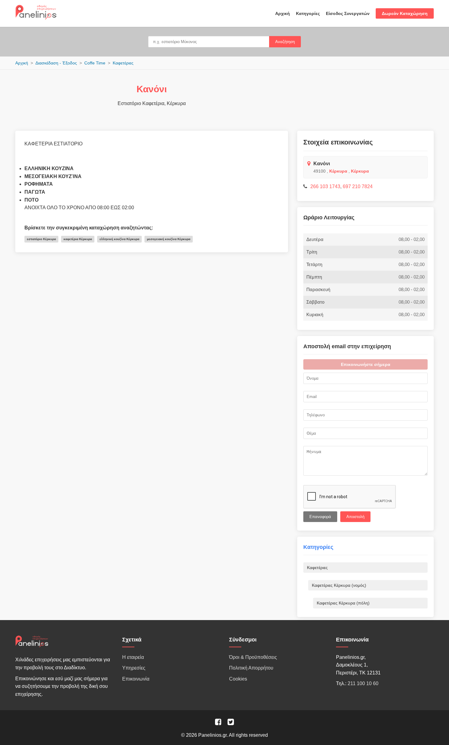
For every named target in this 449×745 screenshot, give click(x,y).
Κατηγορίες (308, 13)
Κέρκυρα (338, 171)
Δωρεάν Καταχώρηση (405, 13)
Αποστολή (355, 516)
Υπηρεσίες (133, 667)
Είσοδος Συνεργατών (348, 13)
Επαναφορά (320, 516)
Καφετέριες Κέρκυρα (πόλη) (343, 603)
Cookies (238, 678)
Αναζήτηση (285, 41)
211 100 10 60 (363, 683)
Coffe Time (94, 62)
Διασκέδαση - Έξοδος (56, 62)
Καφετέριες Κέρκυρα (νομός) (339, 585)
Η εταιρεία (133, 657)
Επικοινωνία (135, 678)
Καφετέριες (123, 62)
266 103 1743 (325, 186)
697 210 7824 (358, 186)
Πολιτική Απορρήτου (251, 667)
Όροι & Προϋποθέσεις (253, 657)
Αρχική (282, 13)
